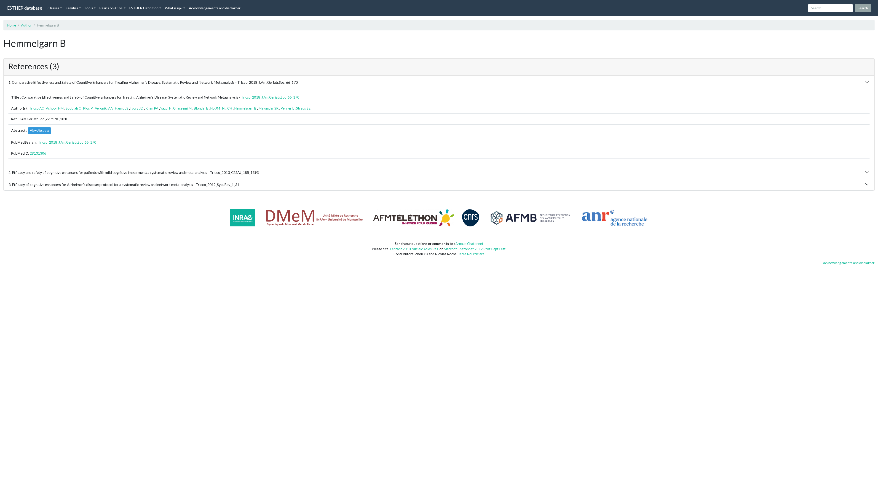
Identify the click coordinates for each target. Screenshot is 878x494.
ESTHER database (24, 8)
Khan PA (151, 108)
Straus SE (303, 108)
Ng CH (227, 108)
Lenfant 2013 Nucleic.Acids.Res (414, 249)
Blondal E (201, 108)
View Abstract (39, 130)
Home (11, 25)
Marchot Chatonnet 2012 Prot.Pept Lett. (475, 249)
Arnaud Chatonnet (469, 244)
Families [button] (72, 8)
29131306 (38, 153)
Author (26, 25)
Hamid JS (121, 108)
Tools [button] (89, 8)
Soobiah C (73, 108)
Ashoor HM (55, 108)
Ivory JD (136, 108)
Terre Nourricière (471, 254)
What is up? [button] (173, 8)
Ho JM (215, 108)
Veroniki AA (104, 108)
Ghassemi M (182, 108)
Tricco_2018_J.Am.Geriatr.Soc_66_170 (270, 97)
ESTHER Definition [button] (143, 8)
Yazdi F (165, 108)
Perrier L (287, 108)
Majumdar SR (268, 108)
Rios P (88, 108)
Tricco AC (36, 108)
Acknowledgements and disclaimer (215, 8)
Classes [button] (53, 8)
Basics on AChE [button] (111, 8)
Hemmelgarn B (245, 108)
